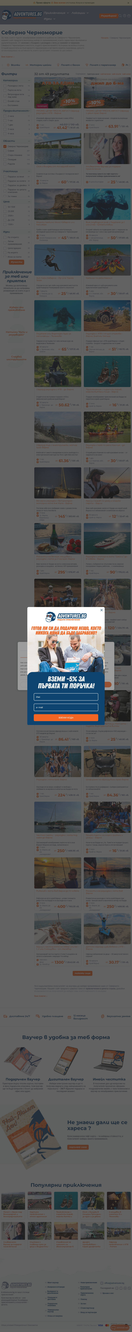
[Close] (101, 610)
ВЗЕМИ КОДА (66, 717)
